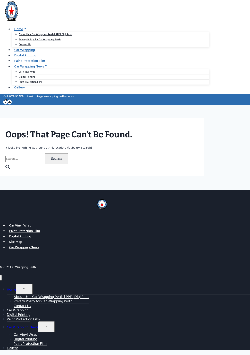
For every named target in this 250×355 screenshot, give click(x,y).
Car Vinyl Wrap (27, 72)
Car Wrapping (24, 50)
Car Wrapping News (24, 247)
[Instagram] (9, 102)
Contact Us (25, 44)
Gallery (19, 87)
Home (11, 289)
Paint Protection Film (29, 61)
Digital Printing (25, 55)
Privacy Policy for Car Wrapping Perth (40, 39)
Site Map (15, 242)
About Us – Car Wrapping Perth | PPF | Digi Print (45, 34)
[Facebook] (5, 102)
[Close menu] (1, 278)
